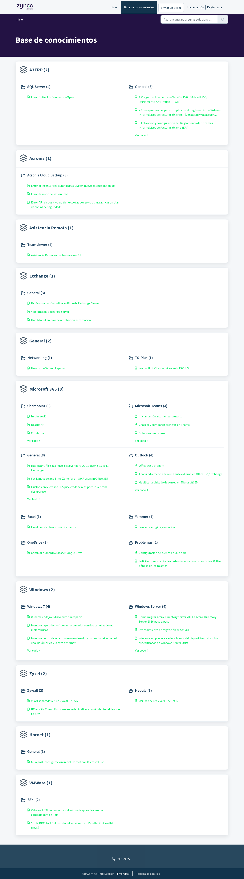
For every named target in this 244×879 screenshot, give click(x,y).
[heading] (70, 87)
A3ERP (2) (39, 70)
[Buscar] (223, 19)
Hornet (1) (40, 735)
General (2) (40, 341)
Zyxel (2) (38, 673)
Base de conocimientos (139, 7)
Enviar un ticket (171, 8)
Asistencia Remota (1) (51, 228)
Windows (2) (42, 590)
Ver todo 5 (33, 441)
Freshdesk (123, 874)
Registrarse (214, 7)
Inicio (113, 7)
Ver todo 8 (33, 499)
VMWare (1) (40, 783)
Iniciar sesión (195, 7)
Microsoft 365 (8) (46, 389)
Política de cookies (148, 874)
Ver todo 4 (141, 441)
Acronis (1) (40, 158)
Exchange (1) (42, 276)
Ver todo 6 (141, 135)
